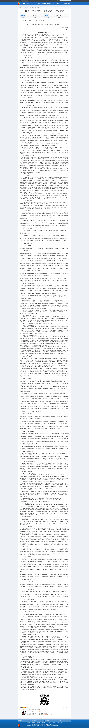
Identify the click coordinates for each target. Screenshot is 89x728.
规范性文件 (34, 7)
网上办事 (49, 3)
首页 (39, 3)
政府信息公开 (43, 3)
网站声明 (54, 722)
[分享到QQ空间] (24, 707)
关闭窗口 (66, 707)
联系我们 (49, 722)
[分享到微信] (27, 707)
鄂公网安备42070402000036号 (44, 724)
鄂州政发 (38, 7)
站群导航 (69, 3)
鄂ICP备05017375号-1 (51, 724)
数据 (61, 3)
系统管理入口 (60, 722)
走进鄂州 (58, 3)
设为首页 (28, 722)
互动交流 (53, 3)
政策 (31, 7)
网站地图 (38, 722)
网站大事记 (43, 722)
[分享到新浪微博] (26, 707)
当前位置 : (21, 7)
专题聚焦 (65, 3)
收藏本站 (33, 722)
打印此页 (63, 707)
